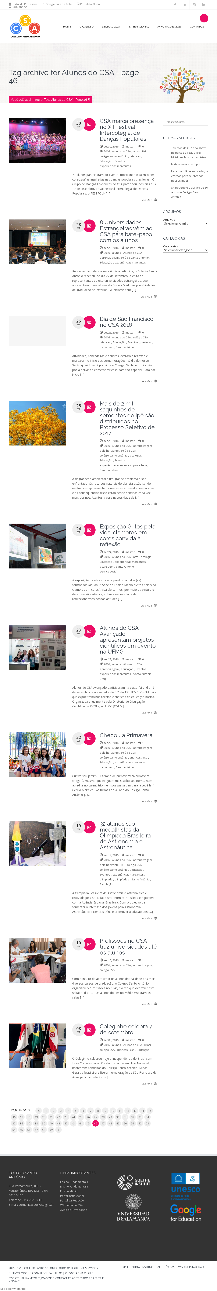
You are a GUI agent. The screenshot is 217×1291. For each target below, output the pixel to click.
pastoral (145, 342)
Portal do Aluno (90, 4)
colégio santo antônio (114, 156)
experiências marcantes (115, 166)
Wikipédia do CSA (71, 1205)
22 (58, 1117)
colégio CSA (140, 337)
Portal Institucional (72, 1196)
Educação (106, 161)
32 (132, 1117)
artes (136, 151)
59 (51, 1130)
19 (36, 1117)
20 (43, 1117)
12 (127, 1111)
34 (147, 1117)
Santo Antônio (125, 347)
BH (144, 151)
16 (14, 1117)
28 (103, 1117)
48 (110, 1123)
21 (51, 1117)
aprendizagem (109, 257)
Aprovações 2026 (169, 26)
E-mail (124, 1267)
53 (147, 1123)
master (130, 146)
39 (43, 1123)
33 (140, 1117)
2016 (107, 151)
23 (65, 1117)
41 (58, 1123)
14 (142, 1111)
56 (28, 1130)
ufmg (103, 679)
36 (21, 1123)
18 (28, 1117)
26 (88, 1117)
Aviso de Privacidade (73, 1210)
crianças (135, 156)
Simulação (106, 884)
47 (103, 1123)
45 (88, 1123)
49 (117, 1123)
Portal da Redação (72, 1200)
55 (21, 1130)
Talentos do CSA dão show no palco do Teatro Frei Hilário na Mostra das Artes (188, 152)
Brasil (148, 1045)
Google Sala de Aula (59, 4)
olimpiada (106, 879)
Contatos (197, 26)
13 (135, 1111)
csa (145, 757)
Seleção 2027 (111, 26)
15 (149, 1111)
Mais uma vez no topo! (185, 164)
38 (36, 1123)
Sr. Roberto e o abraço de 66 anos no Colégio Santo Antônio (189, 192)
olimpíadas (122, 879)
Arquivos (169, 219)
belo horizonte (109, 450)
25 (80, 1117)
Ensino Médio (69, 1191)
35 (14, 1123)
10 (112, 1111)
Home (67, 26)
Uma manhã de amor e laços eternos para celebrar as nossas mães (189, 175)
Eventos (120, 161)
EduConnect (19, 7)
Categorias (170, 246)
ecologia (135, 455)
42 (65, 1123)
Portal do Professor (24, 4)
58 (43, 1130)
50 (125, 1123)
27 (95, 1117)
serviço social (108, 571)
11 (120, 1111)
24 (73, 1117)
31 (125, 1117)
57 (36, 1130)
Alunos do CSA (121, 151)
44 (80, 1123)
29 (110, 1117)
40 (51, 1123)
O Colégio (86, 26)
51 (132, 1123)
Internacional (139, 26)
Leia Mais (147, 200)
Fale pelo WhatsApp (13, 1289)
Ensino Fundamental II (74, 1186)
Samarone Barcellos (48, 1273)
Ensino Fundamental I (74, 1182)
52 (140, 1123)
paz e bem (106, 347)
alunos (116, 253)
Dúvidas (169, 1267)
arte (135, 557)
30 (117, 1117)
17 (21, 1117)
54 (14, 1130)
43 (73, 1123)
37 (28, 1123)
